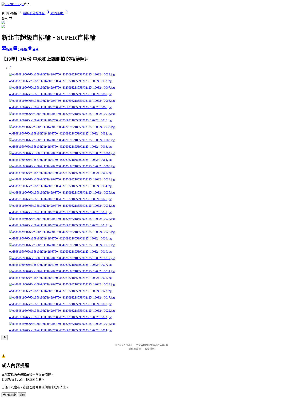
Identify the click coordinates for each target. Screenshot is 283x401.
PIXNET (127, 344)
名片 (35, 49)
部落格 (23, 49)
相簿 (9, 49)
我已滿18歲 (9, 394)
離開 (22, 394)
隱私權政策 (134, 348)
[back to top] (5, 337)
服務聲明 (150, 348)
